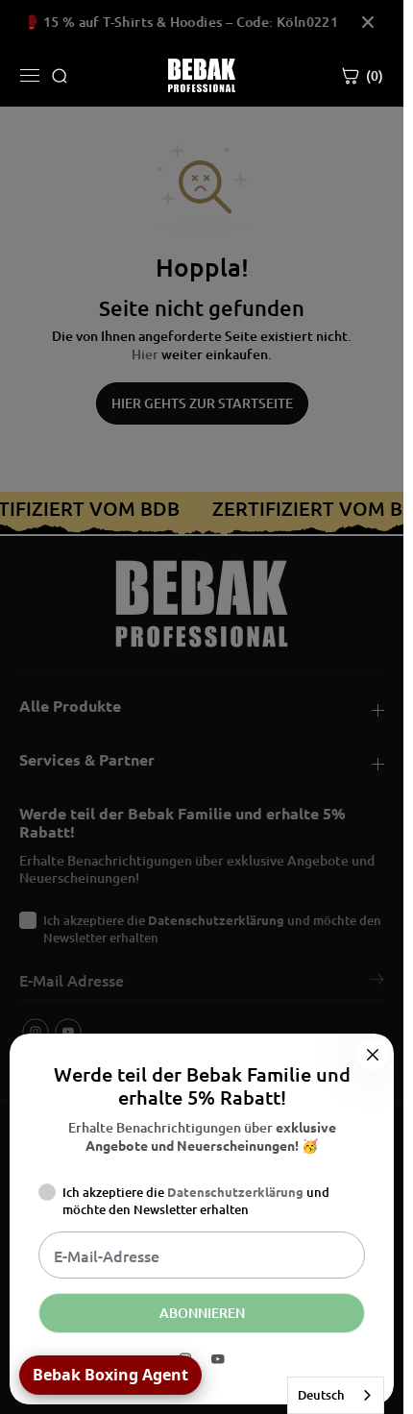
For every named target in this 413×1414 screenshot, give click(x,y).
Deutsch (321, 1394)
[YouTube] (218, 1359)
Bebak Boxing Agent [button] (110, 1374)
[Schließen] (373, 1055)
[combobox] (335, 1395)
